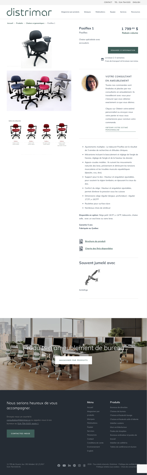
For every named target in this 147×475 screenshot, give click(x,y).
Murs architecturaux (118, 427)
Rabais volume (130, 32)
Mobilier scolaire (117, 423)
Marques (87, 12)
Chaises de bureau (118, 411)
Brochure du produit (95, 241)
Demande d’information (123, 50)
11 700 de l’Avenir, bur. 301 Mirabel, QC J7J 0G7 (25, 464)
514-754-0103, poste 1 (28, 423)
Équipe (112, 12)
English (136, 2)
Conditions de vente (95, 443)
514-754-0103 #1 (14, 467)
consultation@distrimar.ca (18, 420)
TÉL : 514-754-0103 (122, 2)
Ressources (135, 12)
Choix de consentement (130, 467)
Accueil (10, 23)
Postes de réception (118, 431)
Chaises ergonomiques (35, 23)
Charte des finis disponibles (99, 248)
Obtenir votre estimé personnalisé (117, 129)
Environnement (93, 447)
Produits (19, 23)
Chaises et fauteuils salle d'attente (124, 419)
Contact (90, 439)
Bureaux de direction (118, 407)
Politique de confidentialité (129, 464)
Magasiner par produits (70, 12)
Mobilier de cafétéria (118, 443)
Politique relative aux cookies (107, 467)
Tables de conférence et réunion (123, 447)
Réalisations (100, 12)
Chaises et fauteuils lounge (121, 415)
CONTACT (108, 2)
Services (123, 12)
